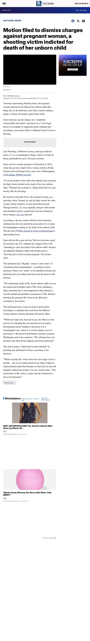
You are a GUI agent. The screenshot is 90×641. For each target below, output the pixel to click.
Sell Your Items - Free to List (30, 399)
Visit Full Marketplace (45, 399)
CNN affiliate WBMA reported (17, 174)
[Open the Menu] (4, 3)
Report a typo (9, 382)
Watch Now (81, 3)
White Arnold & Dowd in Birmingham (35, 230)
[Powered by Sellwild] (52, 538)
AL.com (20, 214)
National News (12, 20)
